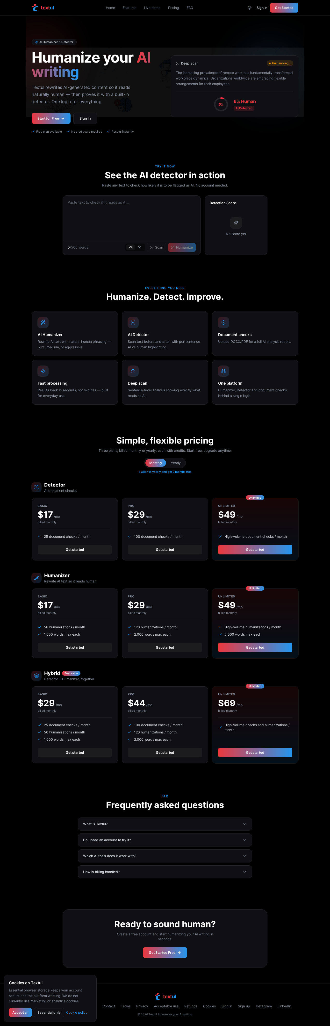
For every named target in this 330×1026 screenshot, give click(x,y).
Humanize (184, 247)
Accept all (20, 1012)
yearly (176, 463)
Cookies (209, 1006)
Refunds (190, 1006)
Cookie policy (76, 1012)
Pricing (173, 8)
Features (129, 8)
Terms (125, 1006)
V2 (130, 247)
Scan (159, 247)
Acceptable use (166, 1006)
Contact (108, 1006)
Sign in (262, 8)
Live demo (152, 8)
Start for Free (48, 118)
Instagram (264, 1006)
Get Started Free (162, 952)
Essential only (49, 1012)
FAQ (190, 8)
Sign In (85, 118)
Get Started (284, 8)
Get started (75, 549)
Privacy (142, 1006)
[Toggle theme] (249, 8)
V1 (140, 247)
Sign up (244, 1006)
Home (110, 8)
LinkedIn (284, 1006)
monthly (155, 463)
